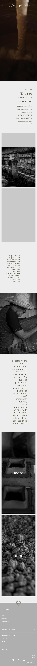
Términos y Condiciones (8, 635)
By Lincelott (31, 655)
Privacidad (4, 638)
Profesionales (5, 621)
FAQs (3, 641)
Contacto (4, 618)
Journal (3, 615)
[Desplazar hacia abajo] (18, 78)
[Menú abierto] (4, 5)
